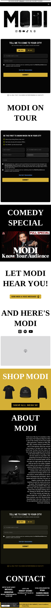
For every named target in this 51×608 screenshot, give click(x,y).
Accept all (5, 605)
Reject (14, 605)
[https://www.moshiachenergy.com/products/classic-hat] (25, 392)
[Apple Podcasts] (20, 331)
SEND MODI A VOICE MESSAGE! (23, 297)
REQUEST (21, 1)
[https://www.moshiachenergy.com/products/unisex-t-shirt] (8, 392)
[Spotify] (25, 331)
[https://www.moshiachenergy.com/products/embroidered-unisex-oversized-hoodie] (42, 392)
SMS (31, 50)
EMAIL (22, 50)
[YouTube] (31, 331)
